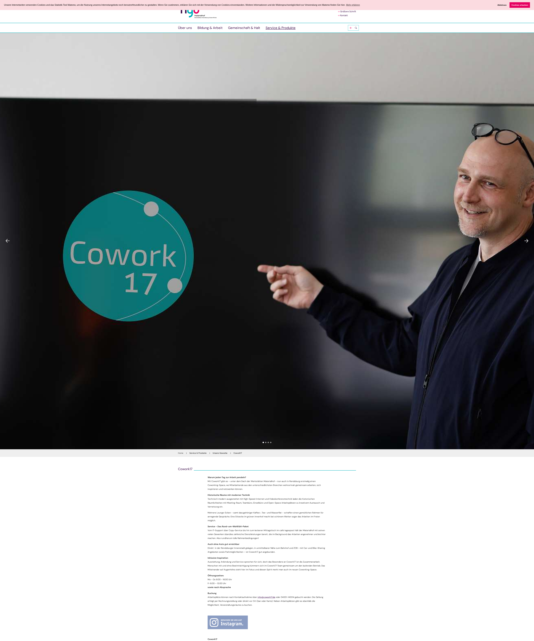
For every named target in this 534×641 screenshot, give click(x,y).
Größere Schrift (348, 11)
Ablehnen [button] (502, 5)
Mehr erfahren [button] (353, 5)
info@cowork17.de (266, 597)
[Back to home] (201, 11)
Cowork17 (237, 453)
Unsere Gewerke (220, 453)
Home (180, 453)
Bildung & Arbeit (209, 28)
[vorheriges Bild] (8, 241)
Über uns (185, 28)
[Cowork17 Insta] (267, 622)
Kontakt (344, 15)
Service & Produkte (281, 28)
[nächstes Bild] (526, 241)
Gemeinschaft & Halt (244, 28)
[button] (353, 28)
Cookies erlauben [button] (519, 5)
